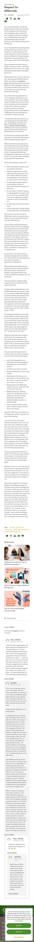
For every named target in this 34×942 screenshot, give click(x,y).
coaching (12, 527)
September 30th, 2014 (16, 642)
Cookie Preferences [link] (5, 941)
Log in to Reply (9, 679)
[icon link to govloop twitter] (7, 18)
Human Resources (9, 4)
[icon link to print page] (5, 21)
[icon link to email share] (19, 18)
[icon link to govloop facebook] (11, 18)
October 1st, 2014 (15, 685)
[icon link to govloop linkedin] (15, 18)
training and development (12, 531)
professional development (21, 529)
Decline (19, 932)
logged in (16, 631)
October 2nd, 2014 (18, 841)
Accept (19, 925)
